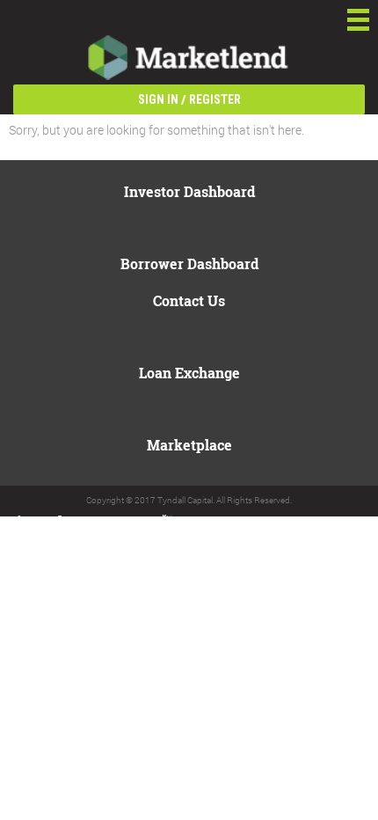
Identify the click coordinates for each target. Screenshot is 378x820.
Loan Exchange (189, 372)
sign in (158, 99)
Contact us (189, 300)
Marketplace (189, 445)
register (215, 99)
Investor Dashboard (189, 191)
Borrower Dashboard (189, 263)
